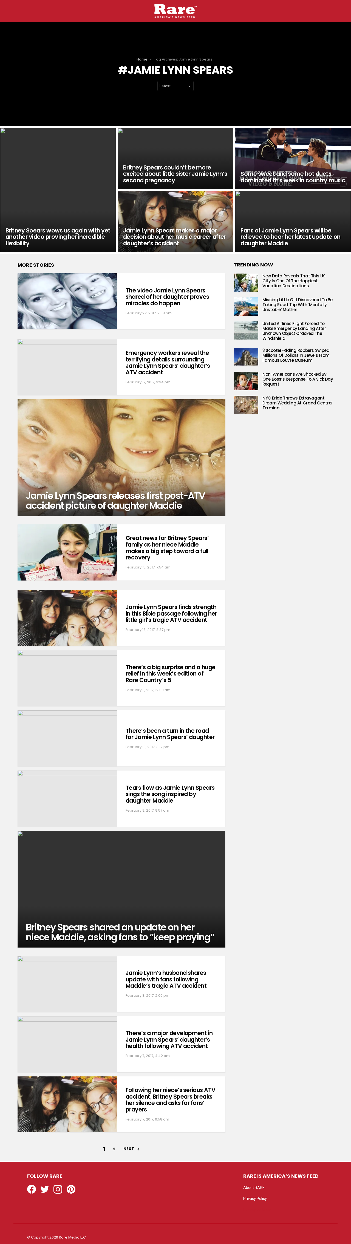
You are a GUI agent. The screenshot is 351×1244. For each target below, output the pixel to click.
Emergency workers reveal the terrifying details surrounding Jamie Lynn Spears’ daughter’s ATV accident (168, 362)
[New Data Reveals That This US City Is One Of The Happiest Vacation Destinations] (246, 283)
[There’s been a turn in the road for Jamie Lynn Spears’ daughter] (67, 738)
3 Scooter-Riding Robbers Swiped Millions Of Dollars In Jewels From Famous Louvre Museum (295, 355)
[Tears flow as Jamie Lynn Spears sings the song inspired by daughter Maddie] (67, 799)
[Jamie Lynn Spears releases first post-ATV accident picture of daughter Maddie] (121, 457)
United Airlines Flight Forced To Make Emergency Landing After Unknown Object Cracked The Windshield (294, 331)
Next (128, 1148)
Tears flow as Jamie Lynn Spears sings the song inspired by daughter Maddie (170, 794)
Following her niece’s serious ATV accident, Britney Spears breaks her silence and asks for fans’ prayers (171, 1099)
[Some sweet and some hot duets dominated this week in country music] (293, 158)
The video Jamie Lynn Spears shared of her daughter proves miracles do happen (167, 296)
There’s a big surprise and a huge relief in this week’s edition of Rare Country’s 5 (171, 673)
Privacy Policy (255, 1198)
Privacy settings (257, 1209)
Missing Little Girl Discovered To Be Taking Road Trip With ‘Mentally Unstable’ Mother (297, 304)
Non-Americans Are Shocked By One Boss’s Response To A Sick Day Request (297, 379)
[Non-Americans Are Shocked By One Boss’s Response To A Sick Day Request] (246, 381)
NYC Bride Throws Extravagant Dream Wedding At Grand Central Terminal (297, 403)
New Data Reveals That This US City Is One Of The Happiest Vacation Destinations (293, 281)
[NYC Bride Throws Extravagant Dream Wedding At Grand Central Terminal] (246, 405)
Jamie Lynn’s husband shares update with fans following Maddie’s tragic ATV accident (166, 979)
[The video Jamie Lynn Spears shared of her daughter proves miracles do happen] (67, 301)
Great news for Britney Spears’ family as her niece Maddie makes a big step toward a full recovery (167, 547)
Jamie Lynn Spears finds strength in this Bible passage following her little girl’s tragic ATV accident (171, 613)
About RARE (254, 1187)
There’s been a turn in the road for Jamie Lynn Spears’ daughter (170, 734)
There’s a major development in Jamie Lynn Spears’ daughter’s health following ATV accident (169, 1039)
